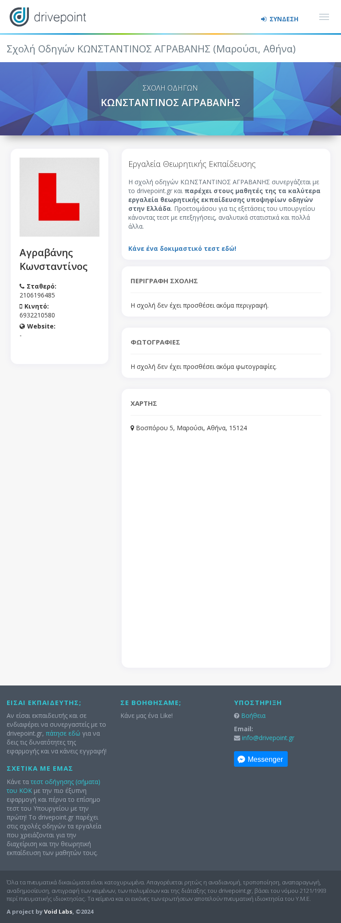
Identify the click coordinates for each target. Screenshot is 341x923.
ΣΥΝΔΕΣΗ (283, 19)
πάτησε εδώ (63, 733)
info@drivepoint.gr (268, 737)
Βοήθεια (253, 715)
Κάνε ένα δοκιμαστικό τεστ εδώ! (182, 248)
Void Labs (58, 911)
